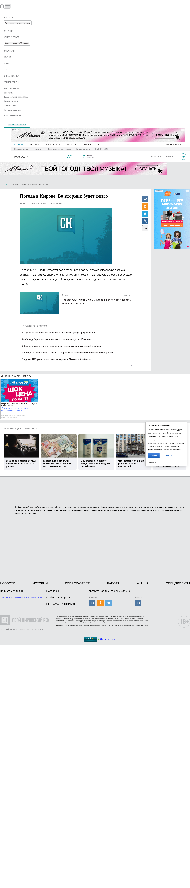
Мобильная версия (58, 597)
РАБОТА (113, 583)
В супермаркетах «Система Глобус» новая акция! (19, 404)
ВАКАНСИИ (71, 144)
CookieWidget (152, 462)
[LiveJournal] (145, 221)
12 (130, 295)
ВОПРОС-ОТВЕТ (52, 144)
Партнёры (52, 591)
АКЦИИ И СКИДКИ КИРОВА (16, 376)
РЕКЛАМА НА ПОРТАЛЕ (175, 144)
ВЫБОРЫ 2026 (101, 149)
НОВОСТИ (18, 144)
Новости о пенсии (21, 149)
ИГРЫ (100, 144)
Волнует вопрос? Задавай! (17, 43)
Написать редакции (12, 591)
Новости (5, 184)
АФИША (87, 144)
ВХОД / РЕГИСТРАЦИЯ (161, 156)
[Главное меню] (8, 6)
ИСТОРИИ (34, 144)
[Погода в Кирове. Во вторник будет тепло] (66, 236)
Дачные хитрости (83, 149)
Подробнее (167, 455)
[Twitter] (145, 213)
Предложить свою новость (17, 23)
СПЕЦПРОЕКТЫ (178, 583)
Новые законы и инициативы (59, 149)
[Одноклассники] (145, 206)
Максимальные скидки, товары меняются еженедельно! (15, 409)
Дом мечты (37, 149)
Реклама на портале (17, 125)
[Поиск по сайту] (2, 6)
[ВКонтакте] (145, 199)
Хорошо (153, 455)
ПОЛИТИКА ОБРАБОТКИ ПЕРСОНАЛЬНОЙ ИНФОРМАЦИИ (21, 598)
